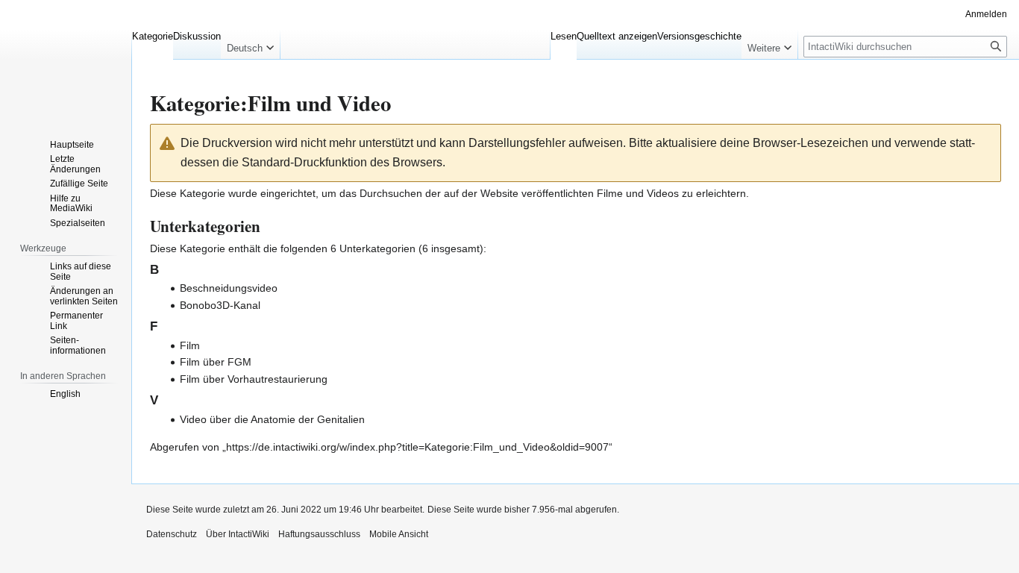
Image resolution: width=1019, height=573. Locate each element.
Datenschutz (171, 534)
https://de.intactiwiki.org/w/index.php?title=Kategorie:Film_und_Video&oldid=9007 (417, 447)
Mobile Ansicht (398, 534)
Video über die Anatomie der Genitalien (272, 419)
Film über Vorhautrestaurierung (253, 379)
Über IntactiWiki (237, 534)
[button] (250, 45)
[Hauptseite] (65, 59)
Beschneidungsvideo (229, 288)
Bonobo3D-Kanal (220, 305)
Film (190, 345)
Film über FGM (215, 362)
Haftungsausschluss (319, 534)
